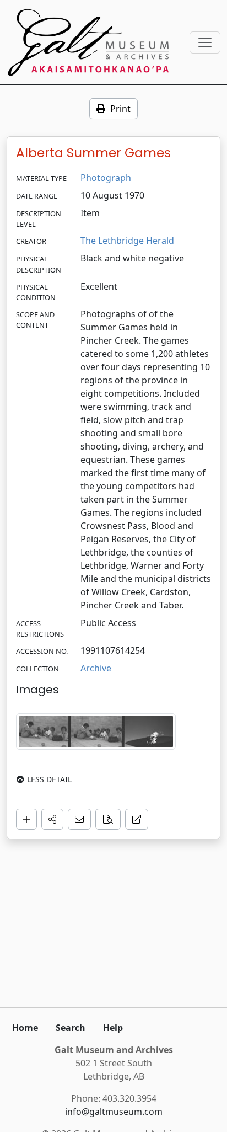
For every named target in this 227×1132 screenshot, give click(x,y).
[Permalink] (136, 819)
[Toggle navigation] (205, 42)
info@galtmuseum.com (114, 1112)
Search (70, 1028)
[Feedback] (79, 819)
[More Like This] (108, 819)
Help (113, 1028)
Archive (95, 668)
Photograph (105, 178)
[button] (52, 819)
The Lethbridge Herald (127, 240)
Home (25, 1028)
